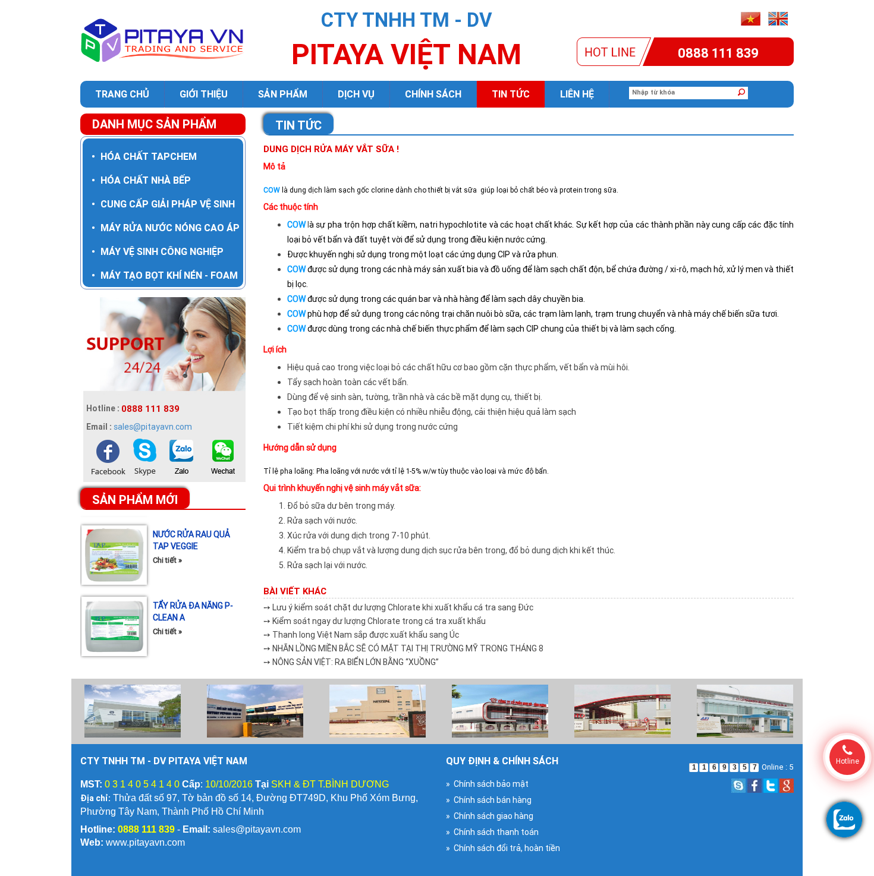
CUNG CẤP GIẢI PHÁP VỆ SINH (163, 204)
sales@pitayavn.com (153, 426)
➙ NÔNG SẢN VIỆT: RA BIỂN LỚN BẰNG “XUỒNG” (351, 662)
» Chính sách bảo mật (487, 784)
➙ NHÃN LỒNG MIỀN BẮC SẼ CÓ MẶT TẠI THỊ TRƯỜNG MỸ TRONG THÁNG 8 (403, 648)
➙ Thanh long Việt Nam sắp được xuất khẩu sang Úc (361, 634)
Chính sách (433, 94)
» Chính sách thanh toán (492, 832)
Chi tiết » (167, 537)
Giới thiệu (204, 94)
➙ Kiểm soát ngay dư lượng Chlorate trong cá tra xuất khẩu (374, 621)
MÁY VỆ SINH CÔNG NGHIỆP (158, 251)
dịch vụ (356, 94)
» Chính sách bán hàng (489, 800)
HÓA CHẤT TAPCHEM (144, 156)
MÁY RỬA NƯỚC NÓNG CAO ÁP (166, 228)
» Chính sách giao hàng (489, 816)
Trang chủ (122, 94)
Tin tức (511, 94)
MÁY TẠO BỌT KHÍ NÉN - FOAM (165, 275)
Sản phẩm (282, 94)
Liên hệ (577, 94)
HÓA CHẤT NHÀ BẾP (141, 180)
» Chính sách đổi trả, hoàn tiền (503, 848)
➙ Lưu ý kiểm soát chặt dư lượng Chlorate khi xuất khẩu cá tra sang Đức (398, 607)
